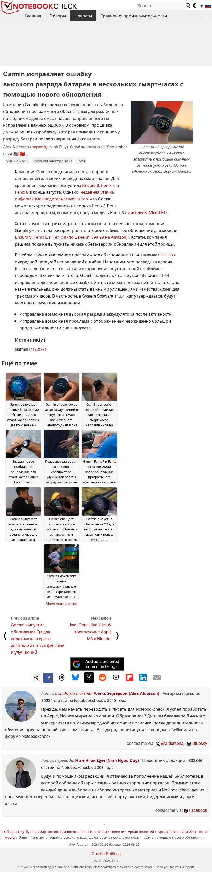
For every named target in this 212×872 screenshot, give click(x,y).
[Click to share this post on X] (89, 677)
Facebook (197, 810)
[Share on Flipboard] (129, 677)
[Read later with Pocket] (116, 677)
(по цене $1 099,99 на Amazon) (97, 237)
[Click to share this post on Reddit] (102, 677)
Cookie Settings (106, 853)
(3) (43, 349)
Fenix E (108, 185)
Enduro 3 (90, 185)
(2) (37, 349)
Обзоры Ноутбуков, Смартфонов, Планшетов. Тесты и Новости (55, 831)
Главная (33, 16)
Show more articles (61, 603)
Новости (83, 16)
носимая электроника (52, 160)
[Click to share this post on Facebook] (48, 678)
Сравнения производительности (133, 16)
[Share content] (36, 677)
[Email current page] (157, 678)
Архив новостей (141, 831)
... (205, 16)
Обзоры (58, 16)
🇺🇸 (16, 154)
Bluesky (199, 743)
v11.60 (167, 255)
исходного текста (73, 693)
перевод (39, 147)
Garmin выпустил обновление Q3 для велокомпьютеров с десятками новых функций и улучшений (37, 638)
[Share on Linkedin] (143, 677)
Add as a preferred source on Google (102, 664)
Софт (80, 160)
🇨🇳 (22, 154)
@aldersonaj (172, 743)
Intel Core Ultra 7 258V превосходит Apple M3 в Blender (91, 631)
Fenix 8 (21, 192)
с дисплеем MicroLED (146, 212)
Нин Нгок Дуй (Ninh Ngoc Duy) (107, 760)
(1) (31, 349)
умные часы (17, 160)
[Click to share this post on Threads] (62, 678)
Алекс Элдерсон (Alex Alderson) (126, 693)
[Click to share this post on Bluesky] (75, 678)
